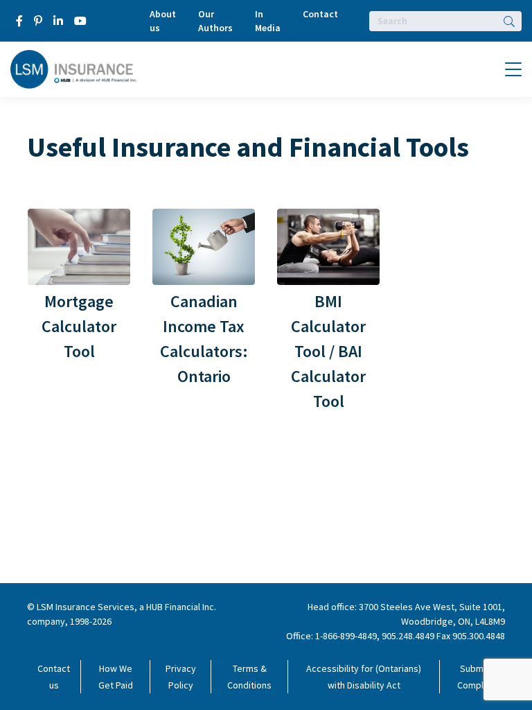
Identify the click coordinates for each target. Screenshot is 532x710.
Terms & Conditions (249, 676)
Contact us (53, 676)
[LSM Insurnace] (73, 68)
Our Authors (215, 21)
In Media (268, 21)
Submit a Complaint (478, 676)
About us (163, 21)
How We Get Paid (115, 676)
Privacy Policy (181, 676)
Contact (320, 14)
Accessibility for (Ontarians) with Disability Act (363, 676)
